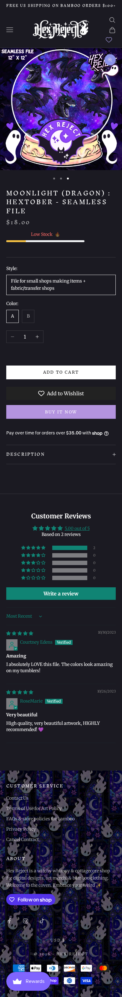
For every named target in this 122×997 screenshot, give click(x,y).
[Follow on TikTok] (42, 921)
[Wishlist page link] (109, 40)
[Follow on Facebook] (9, 921)
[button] (33, 548)
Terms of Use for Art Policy (34, 808)
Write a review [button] (61, 593)
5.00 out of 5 (77, 528)
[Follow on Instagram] (26, 921)
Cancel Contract (22, 839)
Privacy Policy (21, 829)
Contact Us (17, 798)
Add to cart (61, 372)
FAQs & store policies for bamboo (40, 819)
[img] (19, 633)
